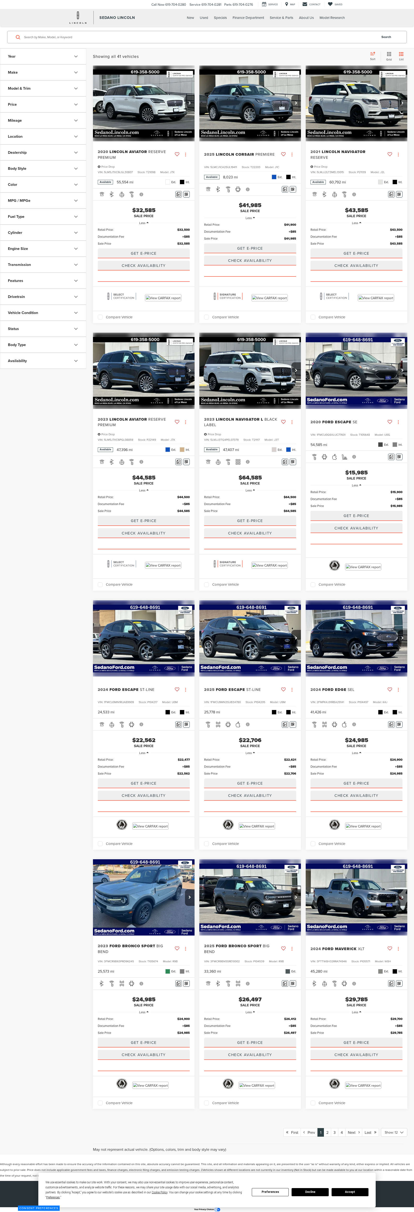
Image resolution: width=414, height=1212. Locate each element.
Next (353, 1132)
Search (386, 37)
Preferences (270, 1192)
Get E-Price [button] (144, 253)
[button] (190, 103)
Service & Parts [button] (281, 17)
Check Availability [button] (144, 265)
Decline (310, 1192)
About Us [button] (306, 17)
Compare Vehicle (119, 317)
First (293, 1132)
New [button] (190, 17)
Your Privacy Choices (204, 1209)
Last (369, 1132)
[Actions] (185, 154)
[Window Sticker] (186, 194)
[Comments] (178, 194)
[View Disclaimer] (142, 194)
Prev (310, 1132)
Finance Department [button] (248, 17)
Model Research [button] (332, 17)
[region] (144, 236)
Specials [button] (220, 17)
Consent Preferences (38, 1208)
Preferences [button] (53, 1197)
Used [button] (204, 17)
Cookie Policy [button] (159, 1192)
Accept (350, 1192)
